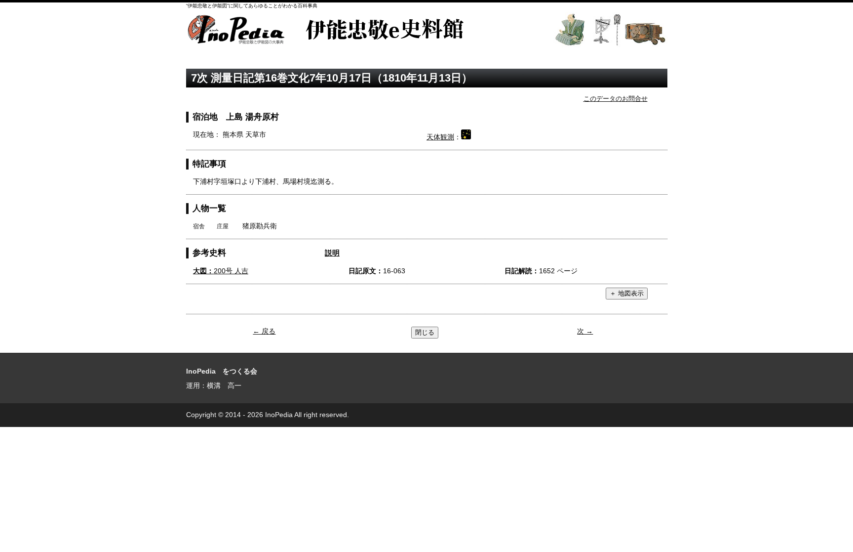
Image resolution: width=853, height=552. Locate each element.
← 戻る (264, 331)
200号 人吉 (220, 271)
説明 (332, 253)
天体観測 (440, 137)
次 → (585, 331)
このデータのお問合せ (615, 98)
